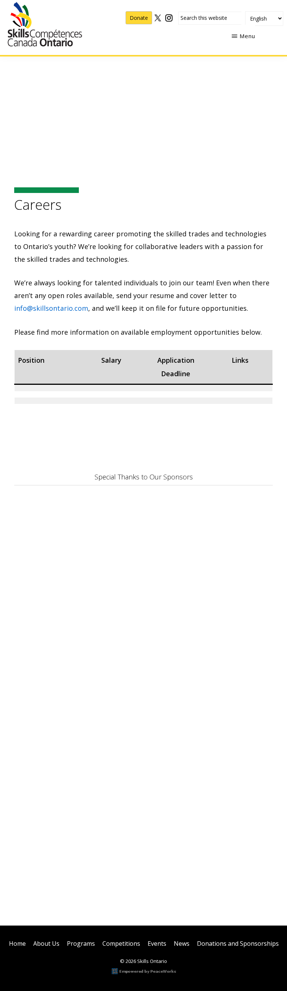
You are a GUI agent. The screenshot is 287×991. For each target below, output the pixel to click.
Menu (247, 36)
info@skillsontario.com (51, 308)
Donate (139, 17)
